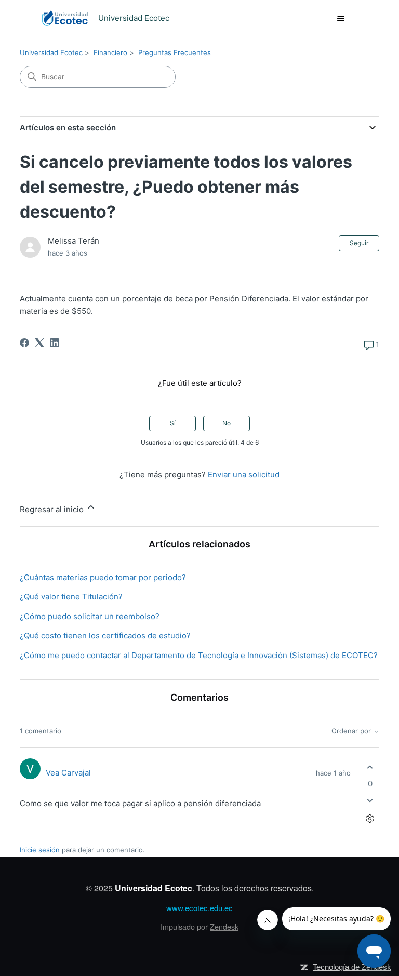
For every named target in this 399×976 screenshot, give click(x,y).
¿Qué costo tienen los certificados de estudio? (105, 635)
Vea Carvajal (68, 773)
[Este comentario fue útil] (370, 767)
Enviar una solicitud (244, 474)
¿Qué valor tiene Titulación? (71, 596)
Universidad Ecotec (51, 52)
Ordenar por (352, 731)
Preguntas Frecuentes (174, 52)
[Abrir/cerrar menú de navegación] (340, 18)
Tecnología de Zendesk (352, 966)
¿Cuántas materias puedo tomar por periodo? (103, 577)
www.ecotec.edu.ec (199, 907)
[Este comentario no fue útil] (370, 800)
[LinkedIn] (54, 342)
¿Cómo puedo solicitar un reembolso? (89, 616)
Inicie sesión (40, 850)
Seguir (359, 243)
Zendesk (224, 926)
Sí (173, 423)
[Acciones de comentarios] (370, 818)
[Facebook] (24, 342)
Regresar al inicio (53, 509)
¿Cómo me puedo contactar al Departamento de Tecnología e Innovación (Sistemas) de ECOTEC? (199, 655)
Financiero (110, 52)
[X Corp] (39, 342)
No (226, 423)
